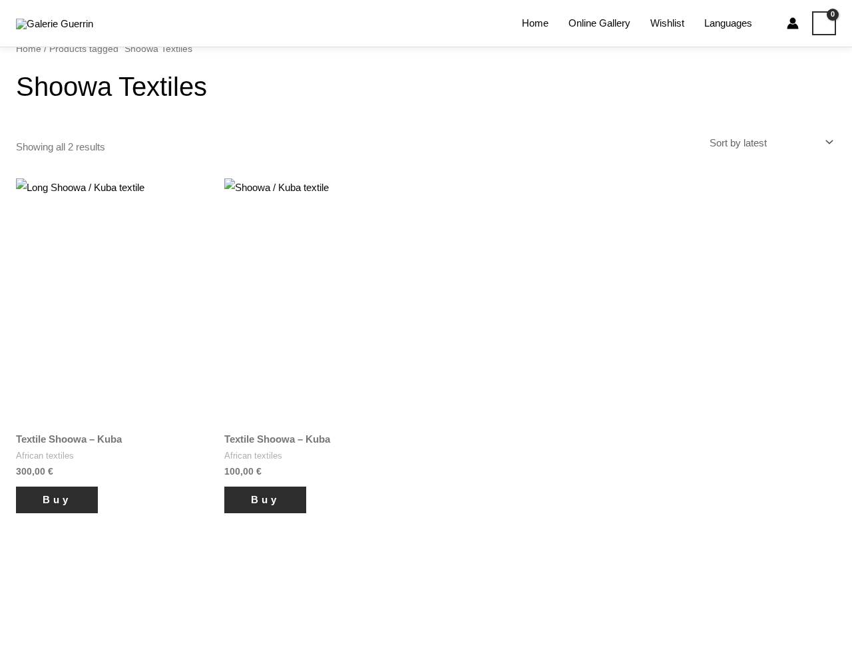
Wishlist (667, 23)
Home (535, 23)
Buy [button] (57, 499)
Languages (728, 23)
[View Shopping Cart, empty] (824, 23)
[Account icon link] (793, 23)
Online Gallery (599, 23)
